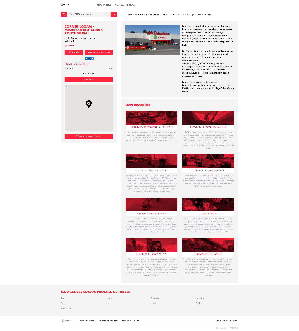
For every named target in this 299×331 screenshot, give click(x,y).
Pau (62, 303)
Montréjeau (66, 308)
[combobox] (89, 14)
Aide (218, 320)
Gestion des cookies (130, 320)
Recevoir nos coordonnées (89, 136)
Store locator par (226, 328)
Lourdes (109, 298)
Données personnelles (108, 320)
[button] (89, 104)
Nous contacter (230, 320)
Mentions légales (87, 320)
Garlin (198, 303)
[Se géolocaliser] (64, 14)
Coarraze (155, 298)
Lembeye (200, 298)
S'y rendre (88, 79)
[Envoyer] (114, 14)
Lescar (154, 303)
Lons (108, 303)
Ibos (63, 298)
